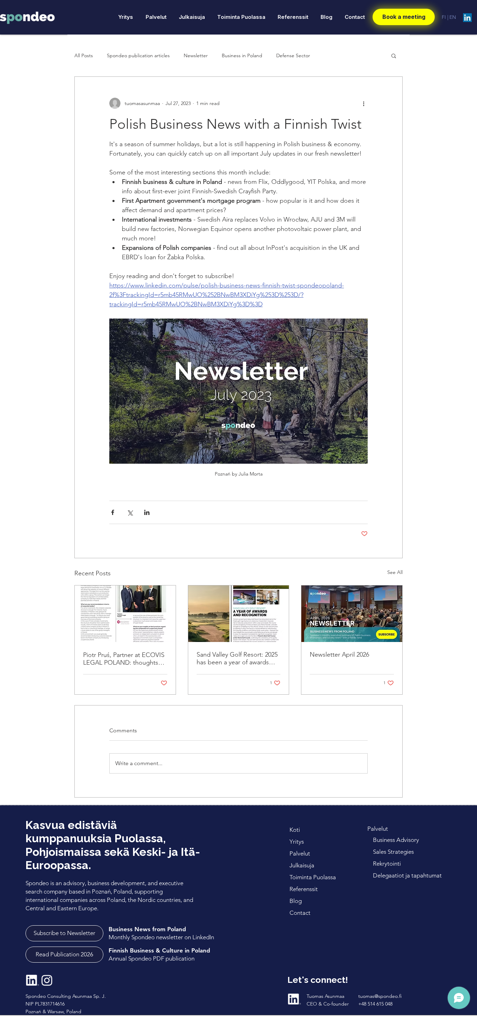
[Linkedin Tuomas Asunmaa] (294, 999)
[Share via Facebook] (112, 512)
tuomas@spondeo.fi (380, 996)
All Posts (83, 56)
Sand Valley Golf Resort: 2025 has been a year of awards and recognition (237, 658)
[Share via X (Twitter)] (129, 512)
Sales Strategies (393, 851)
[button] (393, 55)
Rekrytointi (387, 863)
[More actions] (363, 103)
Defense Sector (293, 56)
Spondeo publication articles (138, 56)
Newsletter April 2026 (339, 654)
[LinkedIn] (467, 17)
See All (395, 572)
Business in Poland (242, 56)
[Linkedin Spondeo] (32, 980)
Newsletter (196, 56)
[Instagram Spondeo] (47, 980)
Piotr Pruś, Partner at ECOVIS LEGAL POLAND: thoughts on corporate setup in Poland (124, 658)
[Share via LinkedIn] (147, 512)
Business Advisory (396, 839)
